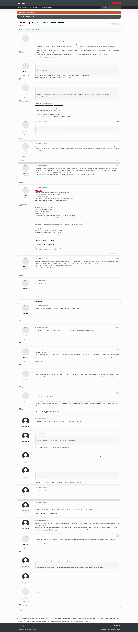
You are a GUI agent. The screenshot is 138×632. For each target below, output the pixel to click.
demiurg (25, 151)
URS (26, 379)
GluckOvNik (25, 313)
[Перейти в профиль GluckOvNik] (25, 308)
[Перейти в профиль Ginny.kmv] (25, 591)
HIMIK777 (25, 288)
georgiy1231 (26, 71)
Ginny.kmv (109, 253)
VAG (38, 29)
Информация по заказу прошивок (26, 12)
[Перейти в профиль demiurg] (25, 146)
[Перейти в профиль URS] (25, 373)
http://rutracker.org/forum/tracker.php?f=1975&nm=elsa (49, 105)
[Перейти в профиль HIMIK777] (25, 283)
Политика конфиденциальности (24, 629)
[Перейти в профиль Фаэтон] (25, 87)
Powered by (114, 629)
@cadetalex (39, 190)
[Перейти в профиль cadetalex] (19, 29)
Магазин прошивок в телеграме (26, 16)
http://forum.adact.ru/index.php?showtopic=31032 (57, 116)
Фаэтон (25, 93)
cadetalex (26, 29)
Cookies (34, 629)
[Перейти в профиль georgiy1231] (25, 65)
